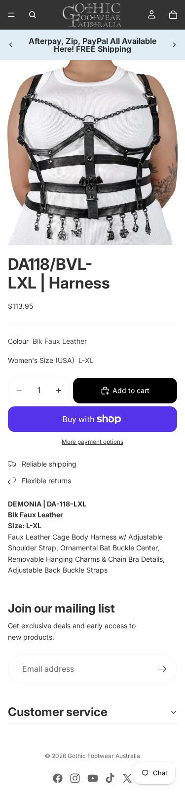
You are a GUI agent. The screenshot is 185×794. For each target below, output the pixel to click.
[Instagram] (75, 778)
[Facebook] (58, 778)
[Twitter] (127, 778)
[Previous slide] (11, 45)
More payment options (92, 441)
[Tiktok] (110, 778)
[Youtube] (93, 778)
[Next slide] (174, 45)
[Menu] (11, 14)
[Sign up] (162, 669)
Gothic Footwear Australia (104, 755)
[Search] (32, 15)
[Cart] (173, 15)
